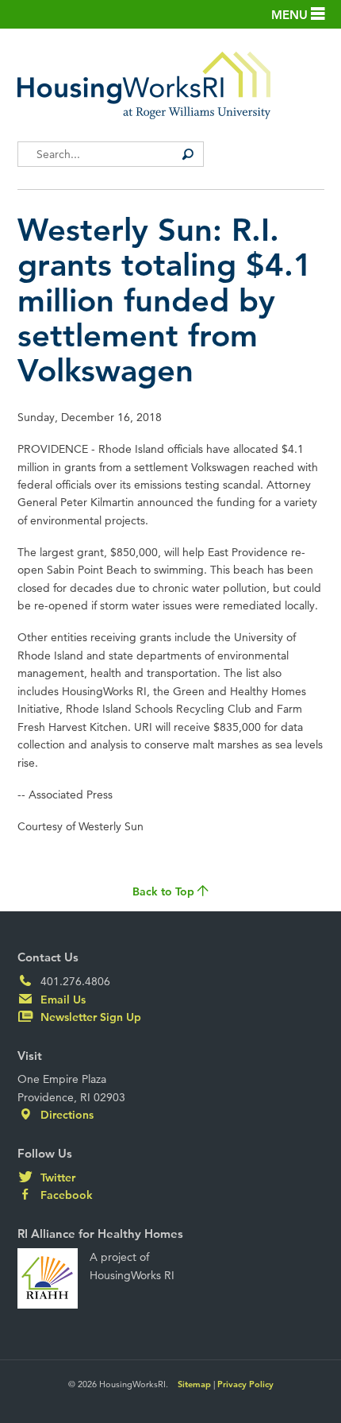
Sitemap (194, 1384)
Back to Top (164, 891)
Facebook (65, 1195)
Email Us (61, 999)
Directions (65, 1115)
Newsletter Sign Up (89, 1017)
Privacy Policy (245, 1384)
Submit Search (188, 154)
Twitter (56, 1177)
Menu (291, 14)
